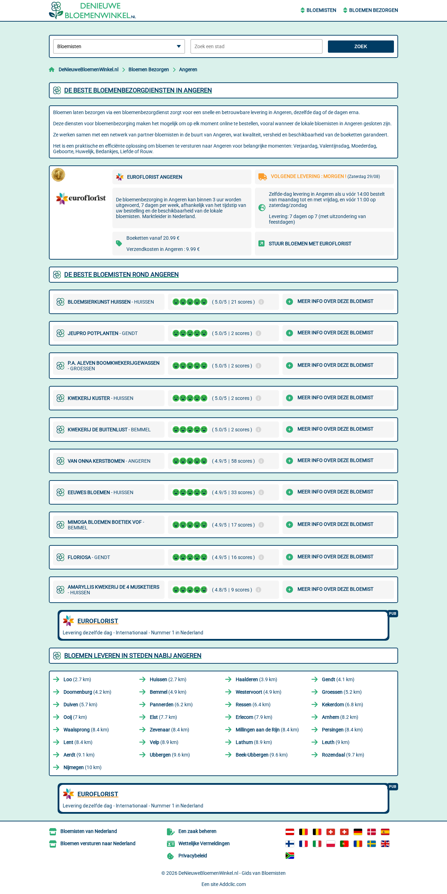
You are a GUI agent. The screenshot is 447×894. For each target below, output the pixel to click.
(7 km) (75, 717)
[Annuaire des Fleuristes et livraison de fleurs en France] (303, 843)
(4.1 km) (338, 679)
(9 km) (336, 742)
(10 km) (83, 767)
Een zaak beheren (197, 831)
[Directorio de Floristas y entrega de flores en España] (385, 831)
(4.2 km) (87, 692)
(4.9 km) (168, 692)
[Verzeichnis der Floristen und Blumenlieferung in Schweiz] (330, 831)
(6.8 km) (342, 704)
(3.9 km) (256, 679)
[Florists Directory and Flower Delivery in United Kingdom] (385, 843)
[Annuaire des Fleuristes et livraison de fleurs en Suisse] (344, 831)
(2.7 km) (77, 679)
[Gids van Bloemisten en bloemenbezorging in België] (317, 831)
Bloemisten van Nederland (88, 831)
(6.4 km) (253, 704)
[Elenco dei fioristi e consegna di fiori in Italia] (317, 843)
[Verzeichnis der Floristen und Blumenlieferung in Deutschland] (357, 831)
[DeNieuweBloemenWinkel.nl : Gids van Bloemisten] (92, 10)
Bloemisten (321, 10)
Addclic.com (232, 884)
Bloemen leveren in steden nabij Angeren (132, 655)
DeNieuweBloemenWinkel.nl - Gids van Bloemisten (232, 873)
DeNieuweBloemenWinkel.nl (88, 69)
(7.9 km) (254, 717)
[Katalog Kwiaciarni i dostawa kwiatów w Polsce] (330, 843)
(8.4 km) (86, 729)
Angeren (188, 69)
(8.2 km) (340, 717)
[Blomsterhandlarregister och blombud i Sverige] (371, 843)
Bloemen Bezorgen (373, 10)
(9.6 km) (170, 755)
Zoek (360, 46)
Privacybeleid (192, 855)
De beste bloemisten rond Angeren (121, 274)
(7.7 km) (163, 717)
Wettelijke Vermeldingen (204, 843)
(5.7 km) (80, 704)
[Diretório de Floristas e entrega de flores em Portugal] (344, 843)
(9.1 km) (79, 755)
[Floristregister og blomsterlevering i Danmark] (371, 831)
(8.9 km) (164, 742)
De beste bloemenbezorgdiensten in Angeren (138, 90)
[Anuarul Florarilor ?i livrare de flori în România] (357, 843)
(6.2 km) (171, 704)
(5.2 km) (342, 692)
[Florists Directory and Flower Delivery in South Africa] (289, 855)
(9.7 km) (343, 755)
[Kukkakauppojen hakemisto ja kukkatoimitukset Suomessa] (289, 843)
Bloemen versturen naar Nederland (97, 843)
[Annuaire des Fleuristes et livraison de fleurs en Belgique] (303, 831)
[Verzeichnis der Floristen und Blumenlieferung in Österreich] (289, 831)
